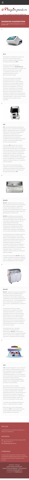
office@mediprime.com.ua (9, 443)
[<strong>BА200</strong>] (14, 186)
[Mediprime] (14, 11)
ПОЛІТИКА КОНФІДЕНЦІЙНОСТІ (14, 470)
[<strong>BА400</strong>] (14, 275)
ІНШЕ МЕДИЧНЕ (23, 468)
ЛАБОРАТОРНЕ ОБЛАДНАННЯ (10, 468)
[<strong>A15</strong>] (14, 112)
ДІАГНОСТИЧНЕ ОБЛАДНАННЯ (14, 466)
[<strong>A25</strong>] (14, 351)
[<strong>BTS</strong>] (14, 40)
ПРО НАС (17, 465)
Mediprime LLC (18, 471)
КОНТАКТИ (11, 465)
